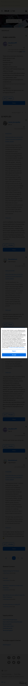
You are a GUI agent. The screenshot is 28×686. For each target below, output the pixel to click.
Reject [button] (14, 351)
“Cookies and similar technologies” (17, 347)
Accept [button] (14, 355)
